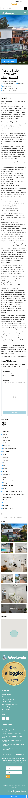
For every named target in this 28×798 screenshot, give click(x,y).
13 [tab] (19, 62)
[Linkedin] (14, 4)
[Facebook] (12, 4)
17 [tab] (24, 62)
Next (27, 40)
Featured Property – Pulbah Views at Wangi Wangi (12, 748)
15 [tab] (22, 62)
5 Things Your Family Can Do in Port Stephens (12, 741)
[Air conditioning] (3, 423)
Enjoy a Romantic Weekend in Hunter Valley (12, 737)
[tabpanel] (14, 40)
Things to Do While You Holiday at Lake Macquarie (13, 744)
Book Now (14, 796)
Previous (0, 40)
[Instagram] (16, 4)
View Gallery (10, 61)
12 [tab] (18, 62)
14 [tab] (20, 62)
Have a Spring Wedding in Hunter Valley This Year (13, 730)
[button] (25, 13)
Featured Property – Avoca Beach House (13, 733)
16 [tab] (23, 62)
